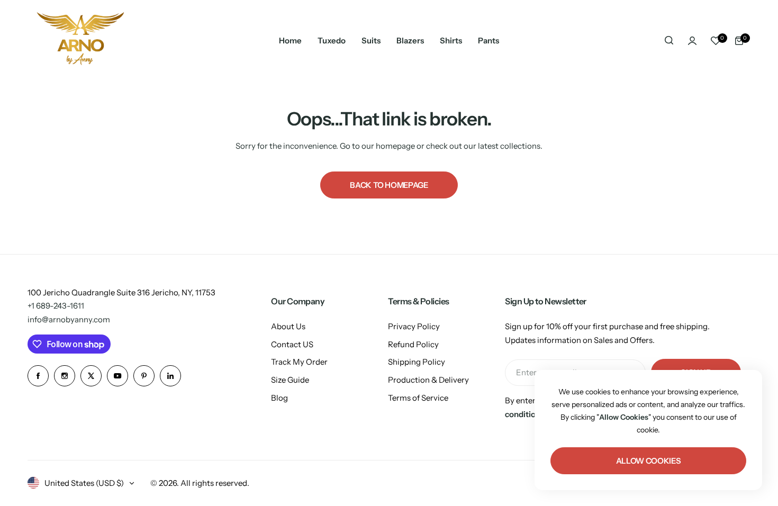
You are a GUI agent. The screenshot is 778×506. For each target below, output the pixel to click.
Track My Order (299, 362)
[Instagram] (64, 375)
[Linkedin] (170, 375)
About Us (288, 326)
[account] (692, 40)
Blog (279, 398)
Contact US (292, 344)
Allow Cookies (648, 461)
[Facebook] (38, 375)
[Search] (669, 40)
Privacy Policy (414, 326)
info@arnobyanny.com (69, 319)
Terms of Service (418, 398)
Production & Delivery (428, 380)
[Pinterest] (144, 375)
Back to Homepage (389, 185)
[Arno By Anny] (80, 40)
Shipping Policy (416, 362)
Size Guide (290, 380)
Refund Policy (413, 344)
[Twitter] (91, 375)
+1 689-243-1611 (56, 306)
